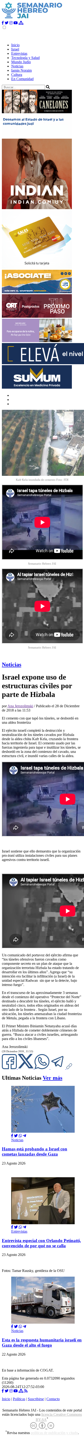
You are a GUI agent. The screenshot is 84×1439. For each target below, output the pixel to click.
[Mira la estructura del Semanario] (21, 23)
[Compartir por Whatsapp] (20, 1136)
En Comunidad (22, 79)
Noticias (17, 66)
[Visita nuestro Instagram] (11, 23)
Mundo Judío (21, 62)
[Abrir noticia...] (43, 1132)
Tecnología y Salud (25, 58)
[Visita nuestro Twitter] (6, 23)
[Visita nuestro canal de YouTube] (16, 23)
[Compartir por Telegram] (58, 1068)
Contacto (53, 1399)
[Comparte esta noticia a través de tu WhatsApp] (42, 1068)
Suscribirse (36, 1399)
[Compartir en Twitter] (16, 1136)
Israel (15, 49)
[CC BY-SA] (42, 1426)
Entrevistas (19, 53)
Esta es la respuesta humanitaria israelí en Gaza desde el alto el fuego (42, 1342)
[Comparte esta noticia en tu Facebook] (10, 1068)
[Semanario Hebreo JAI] (32, 19)
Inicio (15, 45)
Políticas (19, 1399)
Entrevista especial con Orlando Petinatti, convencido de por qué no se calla (41, 1243)
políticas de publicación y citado (54, 1433)
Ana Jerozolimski (20, 706)
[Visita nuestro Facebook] (3, 23)
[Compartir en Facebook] (12, 1136)
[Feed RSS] (26, 1391)
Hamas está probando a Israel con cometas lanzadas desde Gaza (34, 1151)
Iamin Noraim (21, 70)
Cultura (16, 75)
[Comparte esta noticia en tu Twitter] (26, 1068)
